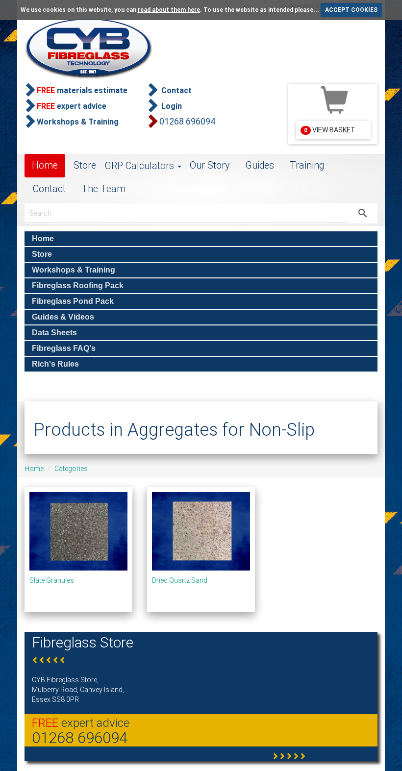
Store (85, 165)
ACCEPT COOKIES (351, 9)
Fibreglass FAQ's (64, 348)
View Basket (329, 130)
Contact (49, 189)
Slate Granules (51, 580)
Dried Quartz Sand (179, 580)
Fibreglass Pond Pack (73, 301)
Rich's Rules (55, 364)
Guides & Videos (63, 317)
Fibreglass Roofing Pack (78, 285)
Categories (71, 469)
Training (307, 165)
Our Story (209, 165)
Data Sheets (54, 332)
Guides (259, 165)
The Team (103, 189)
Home (45, 165)
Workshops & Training (73, 270)
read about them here (169, 9)
